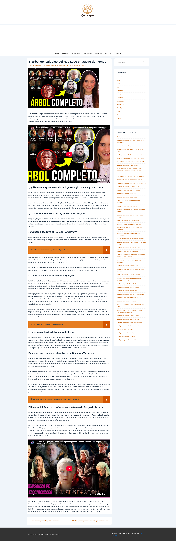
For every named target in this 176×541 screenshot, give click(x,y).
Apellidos (98, 53)
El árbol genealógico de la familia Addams (128, 315)
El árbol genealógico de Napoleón (126, 336)
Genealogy (120, 108)
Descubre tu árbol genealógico (125, 329)
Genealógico (120, 104)
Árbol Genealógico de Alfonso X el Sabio (127, 283)
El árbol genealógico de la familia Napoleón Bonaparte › (90, 521)
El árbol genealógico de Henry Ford (126, 193)
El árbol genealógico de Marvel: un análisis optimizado (131, 154)
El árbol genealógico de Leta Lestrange (127, 197)
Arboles (65, 53)
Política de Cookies (54, 534)
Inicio (57, 53)
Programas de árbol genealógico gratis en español (130, 179)
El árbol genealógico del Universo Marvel (128, 265)
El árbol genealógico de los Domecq (126, 301)
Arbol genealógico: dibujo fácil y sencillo (127, 333)
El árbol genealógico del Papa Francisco (127, 165)
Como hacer (120, 90)
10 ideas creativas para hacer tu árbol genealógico (130, 238)
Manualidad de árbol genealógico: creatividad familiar (131, 161)
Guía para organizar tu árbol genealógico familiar (130, 224)
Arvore (118, 83)
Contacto (118, 53)
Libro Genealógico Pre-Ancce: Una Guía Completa (130, 176)
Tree (118, 122)
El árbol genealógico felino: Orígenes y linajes (129, 247)
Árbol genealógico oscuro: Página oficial (127, 251)
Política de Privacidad (34, 534)
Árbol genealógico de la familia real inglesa (128, 190)
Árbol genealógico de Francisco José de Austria (129, 297)
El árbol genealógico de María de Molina (127, 290)
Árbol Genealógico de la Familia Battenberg (128, 274)
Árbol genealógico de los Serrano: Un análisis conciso (131, 326)
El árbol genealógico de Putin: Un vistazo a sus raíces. (131, 183)
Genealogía (88, 53)
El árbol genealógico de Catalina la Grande (128, 186)
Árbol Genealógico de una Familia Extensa (128, 220)
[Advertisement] (88, 37)
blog (118, 87)
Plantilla (119, 118)
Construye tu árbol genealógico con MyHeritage (129, 322)
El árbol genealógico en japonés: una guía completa (130, 294)
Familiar (119, 94)
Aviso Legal (44, 534)
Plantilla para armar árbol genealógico (127, 136)
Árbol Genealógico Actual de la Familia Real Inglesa (130, 158)
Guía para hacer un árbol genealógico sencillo (129, 145)
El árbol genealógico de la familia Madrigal (128, 287)
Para (118, 115)
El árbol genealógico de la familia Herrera (128, 319)
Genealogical (75, 53)
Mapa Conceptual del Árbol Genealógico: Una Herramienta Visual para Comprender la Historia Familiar (129, 171)
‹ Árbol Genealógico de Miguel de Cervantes (44, 521)
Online (118, 111)
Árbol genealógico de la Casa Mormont (127, 206)
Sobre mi (108, 53)
